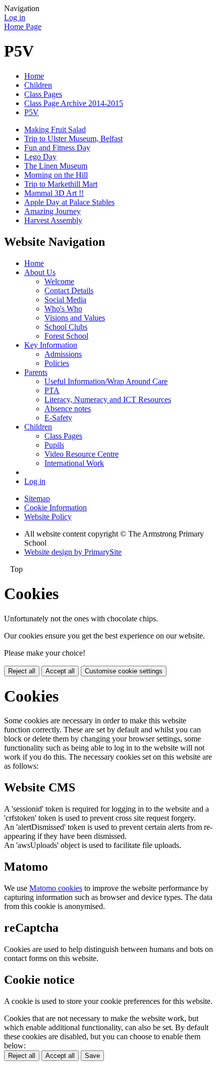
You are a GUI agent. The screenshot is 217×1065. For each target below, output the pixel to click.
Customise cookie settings (123, 671)
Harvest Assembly (53, 220)
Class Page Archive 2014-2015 (73, 103)
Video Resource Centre (81, 454)
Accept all (60, 671)
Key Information (50, 345)
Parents (35, 372)
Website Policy (48, 516)
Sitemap (37, 498)
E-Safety (58, 417)
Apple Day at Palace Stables (69, 202)
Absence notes (67, 408)
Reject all (21, 671)
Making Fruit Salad (55, 129)
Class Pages (43, 94)
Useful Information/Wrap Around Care (106, 381)
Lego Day (40, 156)
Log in (14, 17)
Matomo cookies (55, 888)
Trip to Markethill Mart (60, 184)
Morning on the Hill (56, 175)
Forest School (66, 336)
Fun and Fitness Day (57, 147)
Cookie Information (55, 507)
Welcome (59, 281)
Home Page (22, 26)
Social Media (65, 299)
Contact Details (68, 290)
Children (38, 85)
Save (92, 1055)
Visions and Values (74, 317)
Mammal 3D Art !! (54, 193)
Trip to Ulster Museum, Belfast (73, 138)
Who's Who (63, 308)
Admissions (63, 354)
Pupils (54, 445)
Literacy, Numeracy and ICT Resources (107, 399)
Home (34, 76)
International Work (74, 463)
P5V (31, 112)
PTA (52, 390)
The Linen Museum (55, 166)
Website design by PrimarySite (73, 552)
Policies (56, 363)
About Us (40, 272)
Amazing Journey (52, 211)
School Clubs (65, 327)
